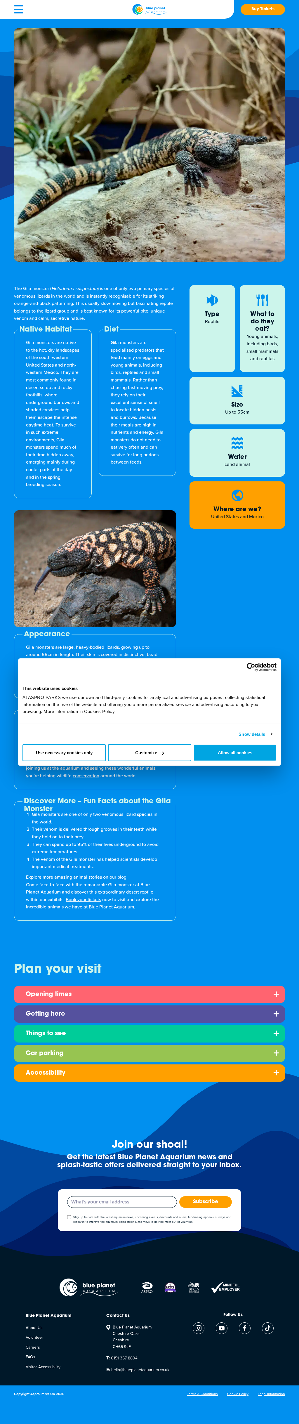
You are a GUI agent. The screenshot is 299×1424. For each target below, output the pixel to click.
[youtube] (221, 1328)
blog (121, 877)
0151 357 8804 (122, 1358)
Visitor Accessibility (43, 1367)
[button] (18, 9)
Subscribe (205, 1201)
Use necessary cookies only (64, 752)
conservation (86, 775)
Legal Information (271, 1394)
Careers (33, 1347)
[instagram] (198, 1328)
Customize (146, 752)
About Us (34, 1328)
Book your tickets (83, 899)
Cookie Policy (237, 1394)
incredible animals (45, 907)
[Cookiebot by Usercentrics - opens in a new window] (251, 666)
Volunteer (34, 1337)
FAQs (30, 1357)
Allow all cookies (235, 752)
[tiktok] (268, 1328)
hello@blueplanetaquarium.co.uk (137, 1369)
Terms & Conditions (202, 1394)
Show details (252, 733)
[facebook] (245, 1328)
